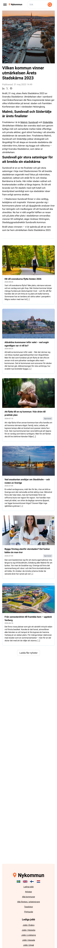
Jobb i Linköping (28, 935)
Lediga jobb (29, 886)
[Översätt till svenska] (18, 881)
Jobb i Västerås (28, 930)
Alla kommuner (28, 896)
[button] (28, 653)
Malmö (23, 122)
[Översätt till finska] (32, 881)
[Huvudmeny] (5, 4)
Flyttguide (28, 911)
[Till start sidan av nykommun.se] (15, 4)
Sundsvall (33, 122)
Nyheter (28, 891)
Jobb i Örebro (28, 925)
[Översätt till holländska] (38, 881)
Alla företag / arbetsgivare (28, 901)
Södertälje (48, 122)
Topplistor (28, 906)
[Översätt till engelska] (25, 881)
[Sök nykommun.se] (50, 4)
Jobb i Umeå (28, 945)
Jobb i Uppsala (28, 940)
